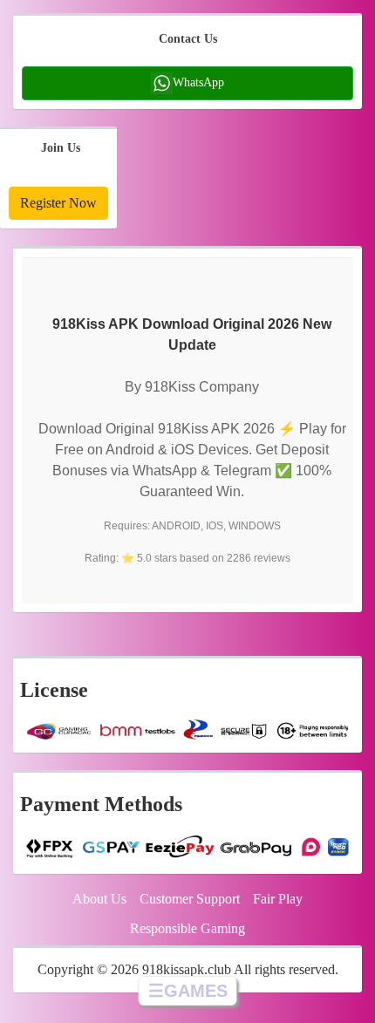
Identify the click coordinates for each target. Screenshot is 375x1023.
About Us (99, 898)
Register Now (58, 202)
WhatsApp (198, 81)
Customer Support (190, 898)
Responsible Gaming (187, 928)
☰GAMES (188, 990)
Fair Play (278, 898)
